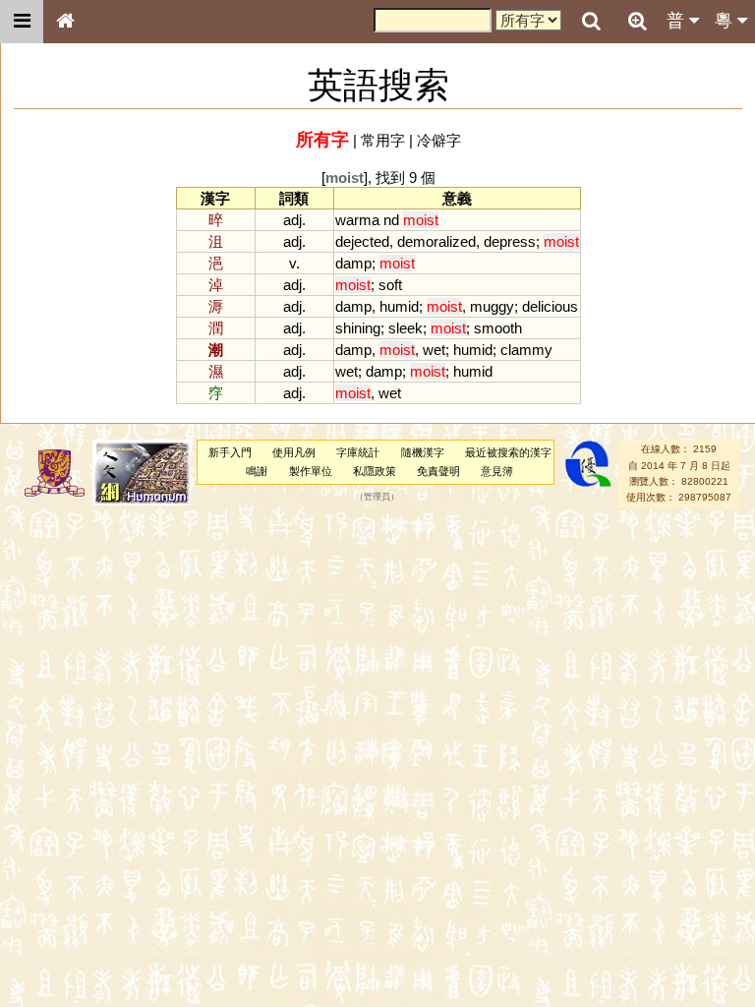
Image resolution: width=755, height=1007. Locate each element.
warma (357, 219)
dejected (362, 241)
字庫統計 (357, 452)
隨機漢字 (422, 452)
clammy (526, 349)
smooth (498, 328)
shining (357, 328)
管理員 (377, 498)
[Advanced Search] (637, 20)
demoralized (436, 241)
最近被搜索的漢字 (508, 452)
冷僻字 (439, 140)
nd (391, 219)
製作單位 (310, 471)
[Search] (590, 21)
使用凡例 (294, 452)
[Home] (65, 21)
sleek (405, 328)
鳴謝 (256, 471)
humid (399, 306)
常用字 (383, 140)
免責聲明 (438, 471)
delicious (550, 306)
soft (390, 284)
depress (510, 241)
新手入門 (230, 452)
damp (353, 263)
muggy (492, 306)
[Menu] (21, 21)
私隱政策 (374, 471)
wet (434, 349)
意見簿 (497, 471)
